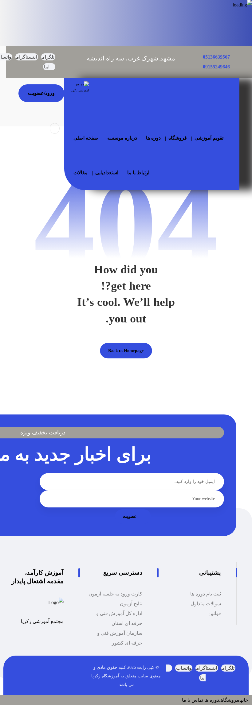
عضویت (129, 516)
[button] (48, 56)
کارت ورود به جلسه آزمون (115, 593)
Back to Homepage (126, 350)
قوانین (214, 613)
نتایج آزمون (131, 603)
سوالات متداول (206, 603)
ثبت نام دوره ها (205, 593)
